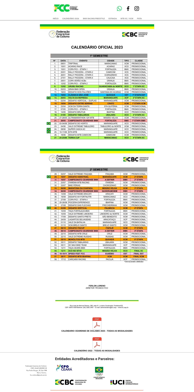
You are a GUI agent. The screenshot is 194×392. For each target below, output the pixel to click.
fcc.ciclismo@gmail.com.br (38, 375)
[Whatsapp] (119, 8)
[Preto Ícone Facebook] (128, 8)
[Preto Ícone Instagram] (137, 8)
